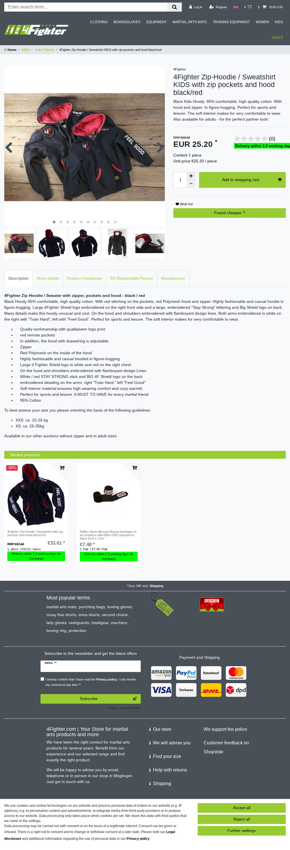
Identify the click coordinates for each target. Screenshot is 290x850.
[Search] (174, 7)
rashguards (79, 622)
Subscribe (89, 698)
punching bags (92, 607)
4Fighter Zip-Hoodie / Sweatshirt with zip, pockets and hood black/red (35, 533)
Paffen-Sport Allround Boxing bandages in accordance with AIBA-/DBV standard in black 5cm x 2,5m (108, 535)
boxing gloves (119, 607)
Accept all (241, 807)
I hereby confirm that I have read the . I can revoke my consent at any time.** (91, 682)
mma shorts (89, 614)
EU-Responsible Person (131, 278)
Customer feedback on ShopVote (226, 747)
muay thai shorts (61, 614)
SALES (277, 38)
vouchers (119, 622)
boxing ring (56, 630)
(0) (272, 139)
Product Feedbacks (84, 278)
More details (48, 278)
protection (77, 630)
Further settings (241, 830)
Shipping (156, 586)
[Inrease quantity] (191, 176)
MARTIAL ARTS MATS (189, 22)
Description (18, 278)
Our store (162, 729)
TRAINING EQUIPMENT (231, 22)
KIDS (279, 22)
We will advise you (172, 742)
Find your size (167, 756)
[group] (36, 495)
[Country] (236, 7)
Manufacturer (173, 278)
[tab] (18, 278)
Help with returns (170, 770)
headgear (99, 622)
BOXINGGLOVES (127, 22)
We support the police (225, 729)
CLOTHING (99, 22)
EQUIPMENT (156, 22)
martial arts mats (61, 607)
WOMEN (262, 22)
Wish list (186, 204)
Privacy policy (138, 839)
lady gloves (56, 622)
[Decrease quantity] (191, 184)
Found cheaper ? (229, 212)
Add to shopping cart (240, 179)
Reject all (241, 819)
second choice (115, 614)
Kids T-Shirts (44, 49)
